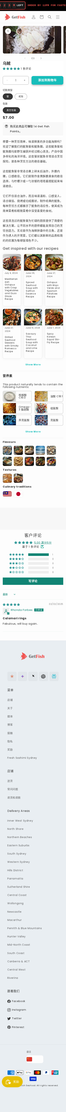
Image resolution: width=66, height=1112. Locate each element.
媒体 (10, 716)
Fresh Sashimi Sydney (22, 758)
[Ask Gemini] (22, 676)
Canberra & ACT (18, 961)
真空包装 (11, 110)
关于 (10, 708)
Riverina (12, 978)
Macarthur (14, 920)
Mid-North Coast (18, 945)
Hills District (15, 870)
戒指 (21, 96)
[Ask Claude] (12, 676)
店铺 (10, 700)
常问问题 (12, 789)
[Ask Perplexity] (54, 676)
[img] (11, 604)
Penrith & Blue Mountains (24, 928)
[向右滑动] (41, 58)
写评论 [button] (33, 581)
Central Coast (17, 895)
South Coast (16, 953)
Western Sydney (18, 862)
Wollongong (15, 903)
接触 (10, 733)
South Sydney (16, 853)
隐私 (10, 741)
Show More (33, 364)
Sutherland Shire (18, 887)
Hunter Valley (16, 936)
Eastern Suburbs (18, 845)
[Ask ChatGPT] (43, 676)
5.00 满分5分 (43, 543)
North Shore (15, 829)
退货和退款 (14, 797)
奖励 (10, 749)
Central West (16, 969)
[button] (42, 17)
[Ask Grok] (33, 676)
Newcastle (14, 912)
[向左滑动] (25, 58)
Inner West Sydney (20, 821)
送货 (10, 781)
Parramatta (15, 878)
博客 (10, 724)
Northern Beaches (19, 837)
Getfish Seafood (26, 1085)
